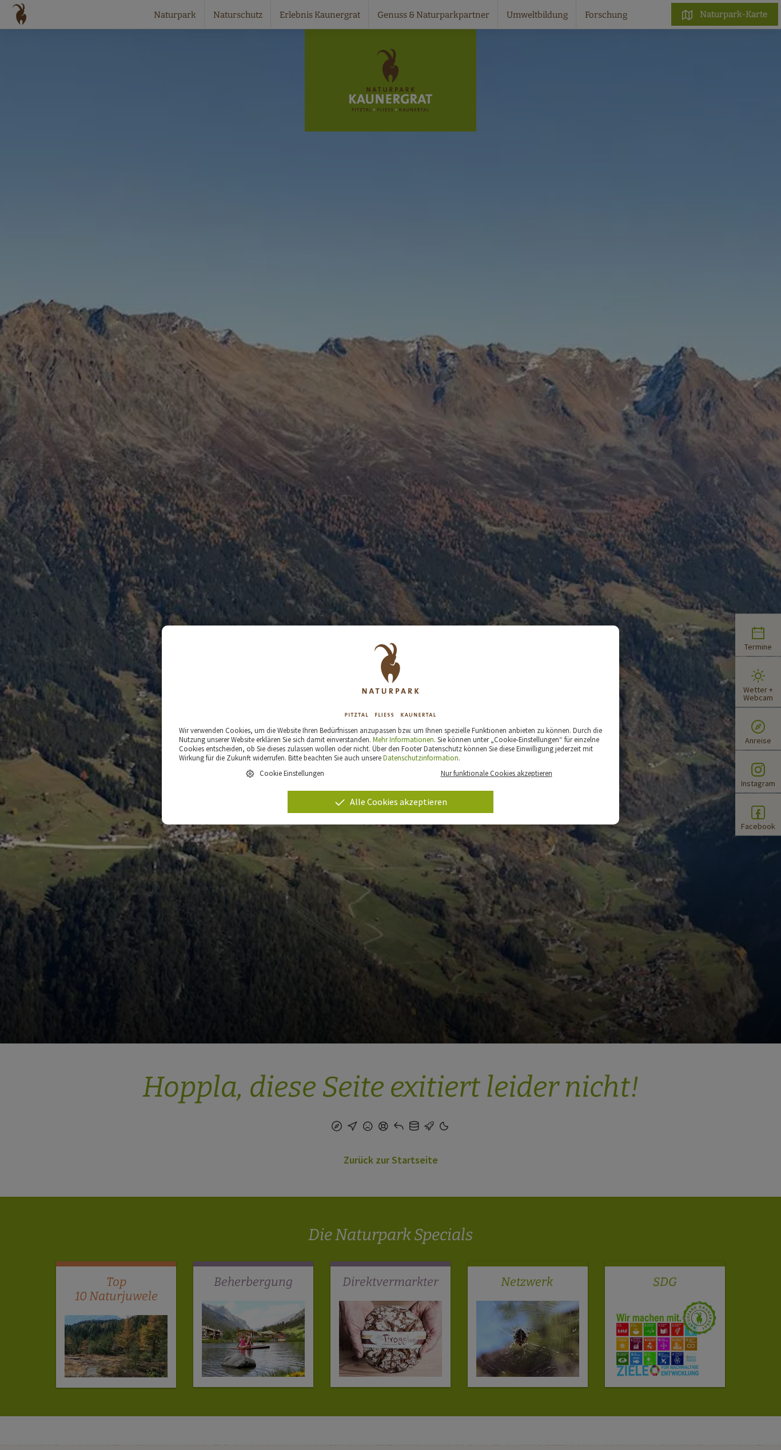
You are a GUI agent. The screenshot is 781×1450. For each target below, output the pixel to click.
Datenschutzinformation (421, 757)
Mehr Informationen (403, 739)
